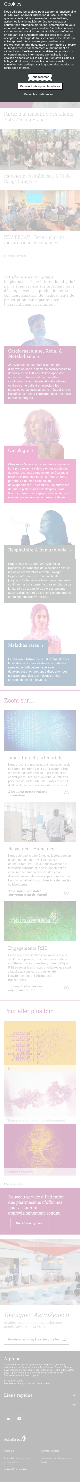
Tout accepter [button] (40, 76)
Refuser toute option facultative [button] (40, 86)
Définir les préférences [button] (38, 94)
